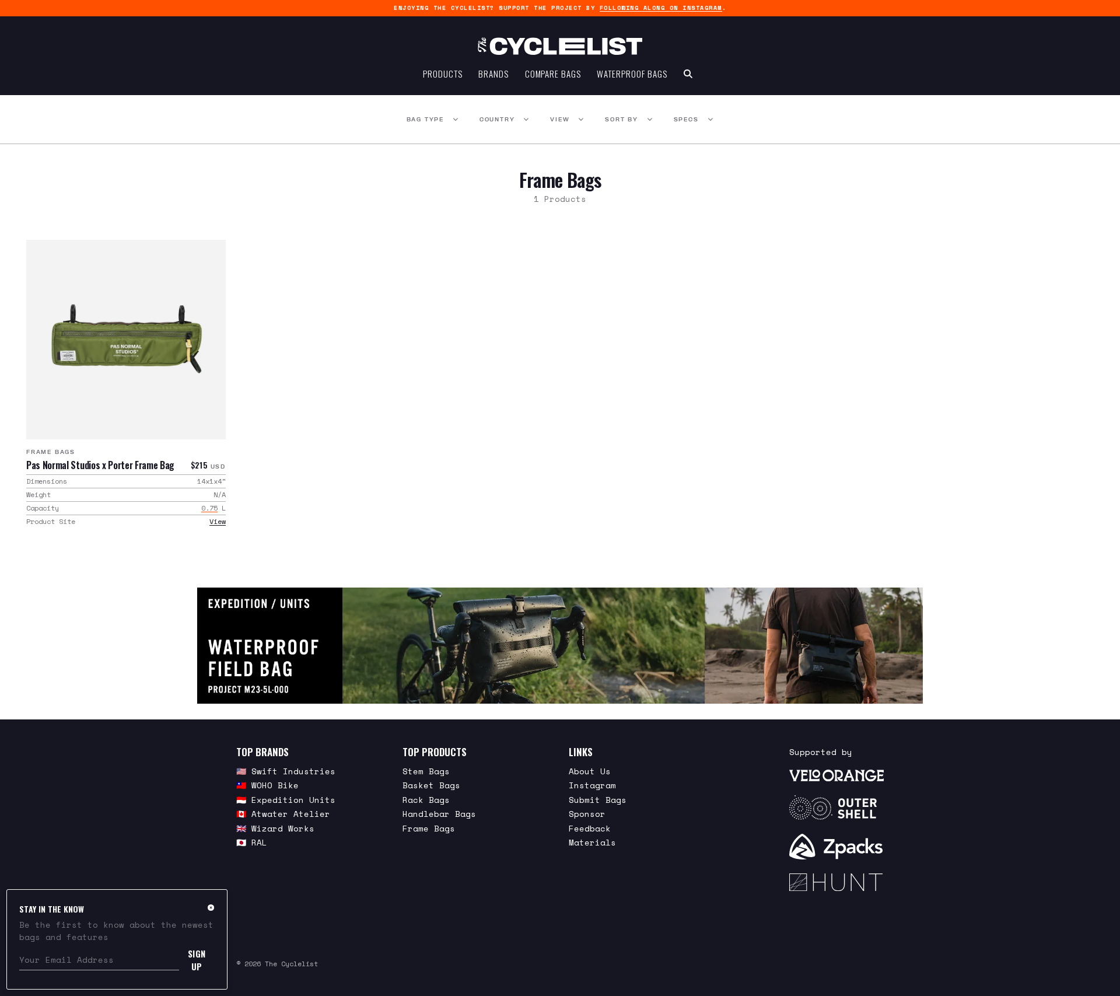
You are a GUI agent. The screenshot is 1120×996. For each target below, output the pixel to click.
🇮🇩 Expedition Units (285, 800)
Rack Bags (426, 800)
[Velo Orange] (836, 775)
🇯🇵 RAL (251, 842)
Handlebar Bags (439, 814)
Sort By (621, 119)
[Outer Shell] (836, 807)
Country (497, 119)
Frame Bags (50, 452)
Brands (493, 73)
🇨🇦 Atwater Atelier (283, 814)
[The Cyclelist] (560, 46)
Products (442, 73)
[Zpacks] (836, 846)
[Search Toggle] (688, 73)
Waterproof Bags (632, 73)
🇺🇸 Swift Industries (285, 771)
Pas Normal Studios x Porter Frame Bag (100, 465)
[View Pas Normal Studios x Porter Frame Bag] (126, 339)
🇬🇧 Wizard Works (275, 828)
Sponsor (587, 814)
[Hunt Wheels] (836, 882)
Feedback (590, 828)
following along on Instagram (661, 8)
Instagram (592, 785)
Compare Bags (553, 73)
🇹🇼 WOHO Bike (267, 785)
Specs (686, 119)
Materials (592, 842)
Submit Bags (597, 800)
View (559, 119)
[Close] (211, 907)
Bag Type (425, 119)
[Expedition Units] (560, 646)
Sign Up (197, 960)
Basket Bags (431, 785)
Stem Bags (426, 771)
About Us (590, 771)
